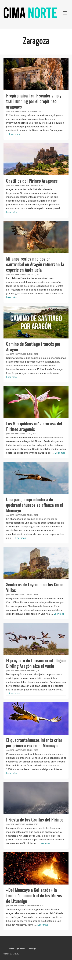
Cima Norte (15, 111)
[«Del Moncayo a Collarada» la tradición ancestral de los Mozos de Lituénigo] (36, 868)
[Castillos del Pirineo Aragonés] (36, 159)
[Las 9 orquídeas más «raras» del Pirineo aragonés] (36, 402)
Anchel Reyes (16, 906)
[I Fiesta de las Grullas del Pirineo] (36, 798)
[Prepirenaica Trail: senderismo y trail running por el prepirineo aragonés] (36, 74)
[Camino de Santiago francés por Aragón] (36, 322)
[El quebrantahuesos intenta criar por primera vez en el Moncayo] (36, 718)
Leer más (14, 134)
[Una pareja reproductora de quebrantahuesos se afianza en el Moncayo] (36, 478)
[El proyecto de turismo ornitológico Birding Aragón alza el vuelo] (36, 639)
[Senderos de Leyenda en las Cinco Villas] (36, 563)
